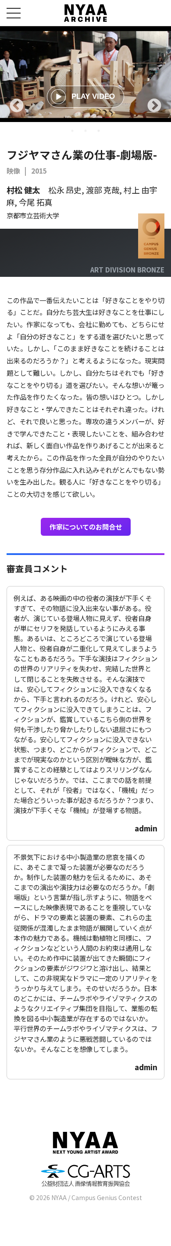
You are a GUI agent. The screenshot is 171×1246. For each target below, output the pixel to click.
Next (154, 106)
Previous (17, 106)
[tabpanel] (85, 74)
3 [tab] (98, 130)
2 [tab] (85, 130)
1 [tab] (72, 130)
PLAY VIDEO (93, 96)
